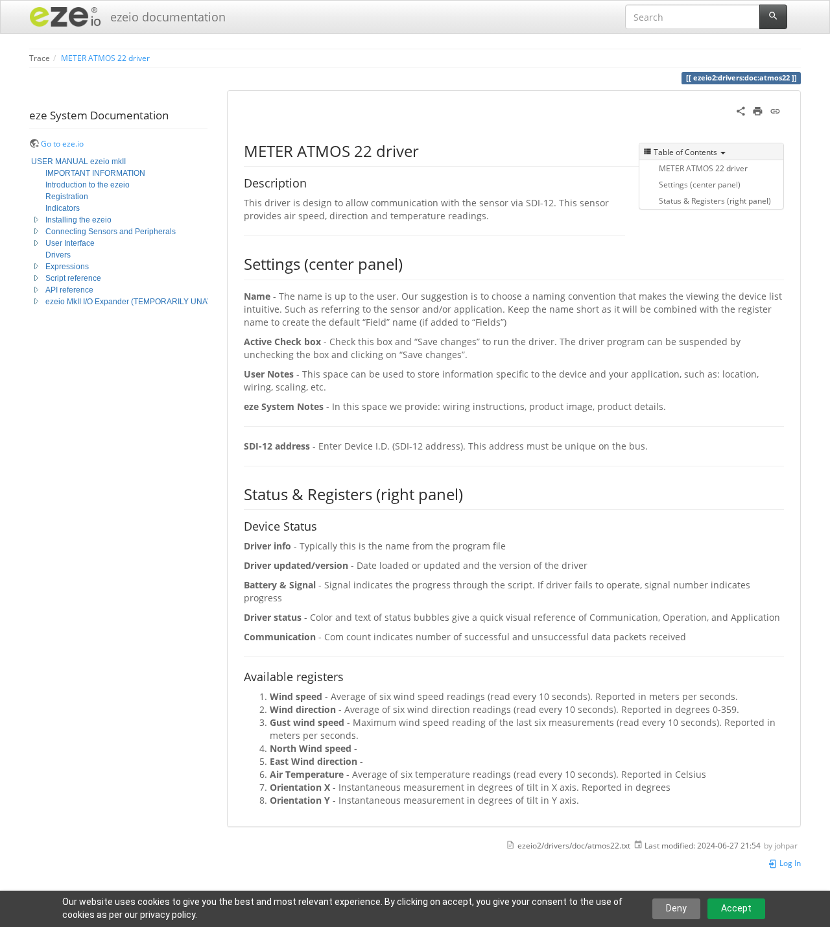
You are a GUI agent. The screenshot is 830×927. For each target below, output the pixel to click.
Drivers (58, 254)
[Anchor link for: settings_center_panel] (410, 263)
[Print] (757, 110)
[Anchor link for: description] (312, 182)
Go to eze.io (62, 143)
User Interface (70, 243)
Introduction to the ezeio (87, 184)
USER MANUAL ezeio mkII (78, 161)
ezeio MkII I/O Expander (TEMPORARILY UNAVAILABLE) (145, 301)
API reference (69, 290)
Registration (66, 196)
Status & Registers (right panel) (715, 200)
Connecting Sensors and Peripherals (110, 231)
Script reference (73, 278)
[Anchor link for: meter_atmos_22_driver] (426, 150)
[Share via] (740, 110)
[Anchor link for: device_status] (323, 525)
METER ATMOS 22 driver (105, 58)
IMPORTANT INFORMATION (95, 173)
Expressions (67, 266)
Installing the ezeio (78, 219)
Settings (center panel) (700, 184)
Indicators (62, 208)
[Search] (773, 17)
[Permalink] (775, 110)
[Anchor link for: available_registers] (349, 676)
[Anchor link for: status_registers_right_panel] (471, 493)
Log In (789, 863)
